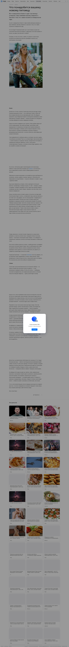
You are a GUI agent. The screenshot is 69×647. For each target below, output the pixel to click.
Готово (34, 329)
